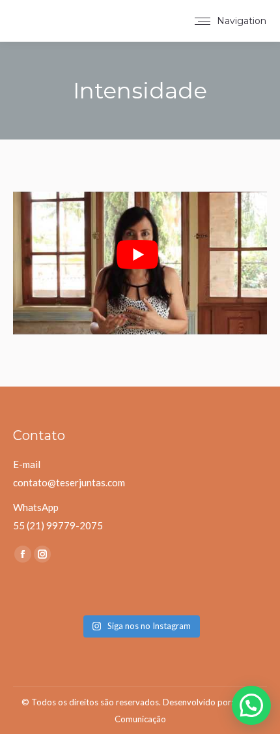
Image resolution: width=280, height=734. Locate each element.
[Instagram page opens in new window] (42, 554)
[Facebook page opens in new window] (22, 554)
